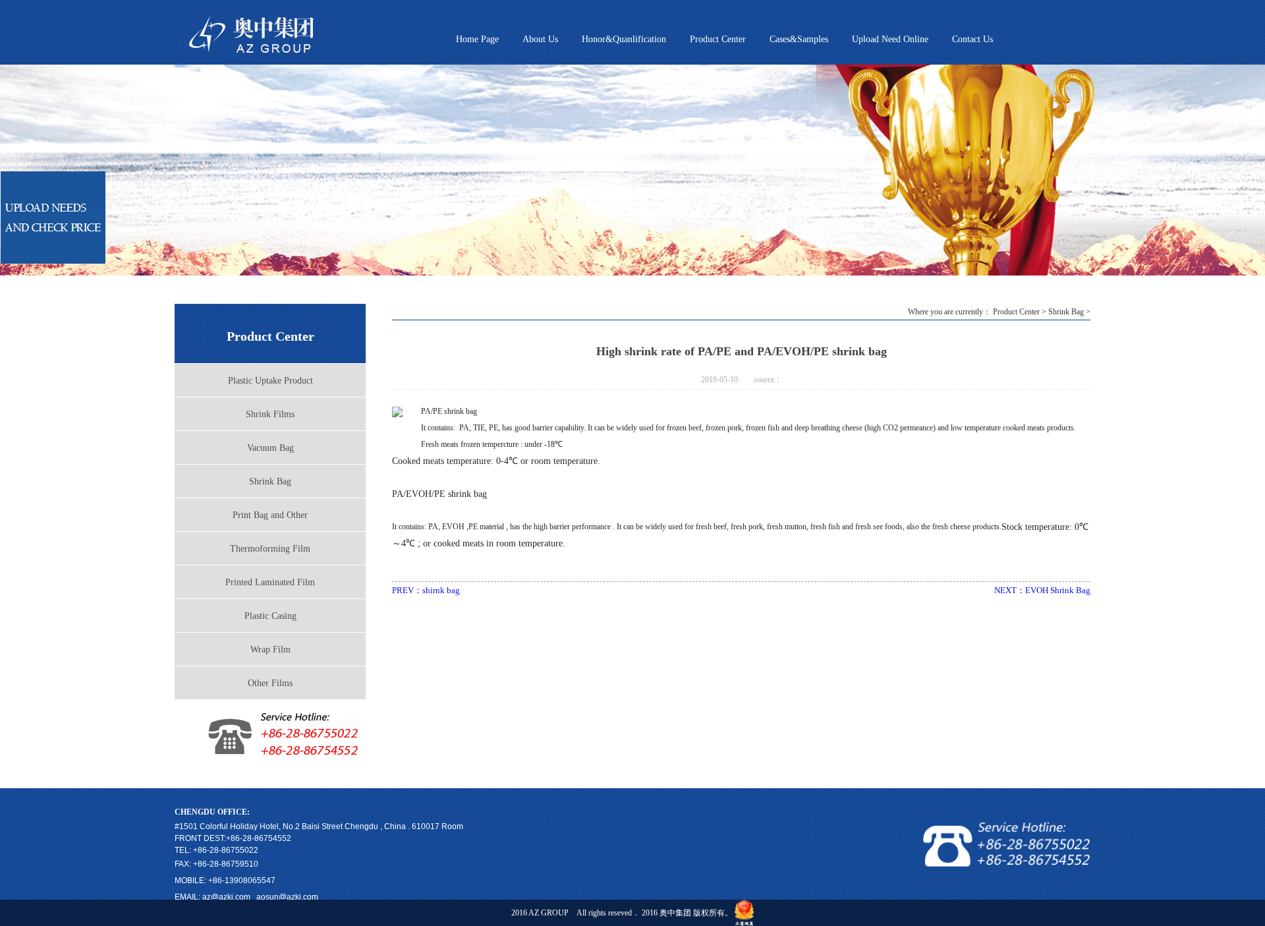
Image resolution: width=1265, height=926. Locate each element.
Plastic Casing (270, 616)
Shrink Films (270, 414)
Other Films (270, 683)
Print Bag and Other (270, 515)
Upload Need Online (890, 39)
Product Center (718, 39)
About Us (540, 39)
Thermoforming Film (270, 549)
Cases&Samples (799, 39)
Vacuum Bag (270, 448)
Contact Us (972, 39)
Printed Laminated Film (270, 582)
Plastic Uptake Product (270, 381)
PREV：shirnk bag (426, 590)
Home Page (477, 39)
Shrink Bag (270, 481)
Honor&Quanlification (624, 39)
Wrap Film (270, 649)
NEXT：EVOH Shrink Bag (1042, 590)
